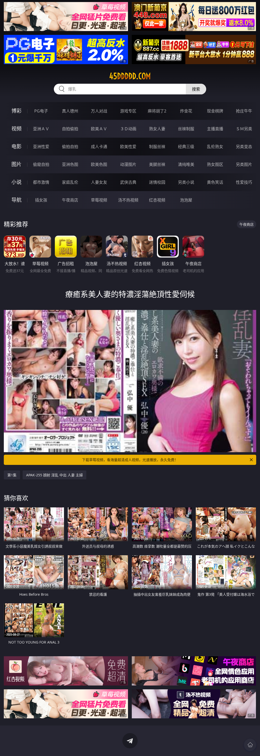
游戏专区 (128, 111)
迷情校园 (157, 182)
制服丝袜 (157, 146)
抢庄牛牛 (244, 111)
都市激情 (41, 182)
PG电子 (41, 111)
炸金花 (186, 111)
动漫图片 (128, 164)
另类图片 (244, 164)
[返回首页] (250, 745)
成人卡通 (99, 146)
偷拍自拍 (70, 146)
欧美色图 (99, 164)
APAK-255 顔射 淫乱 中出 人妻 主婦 (54, 475)
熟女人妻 (157, 129)
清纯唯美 (186, 164)
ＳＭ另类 (244, 129)
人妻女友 (99, 182)
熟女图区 (215, 164)
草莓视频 (99, 200)
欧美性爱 (128, 146)
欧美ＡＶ (99, 129)
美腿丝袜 (157, 164)
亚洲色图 (70, 164)
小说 (16, 182)
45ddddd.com (130, 76)
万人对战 (99, 111)
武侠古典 (128, 182)
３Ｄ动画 (128, 129)
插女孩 (41, 200)
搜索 (196, 89)
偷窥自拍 (41, 164)
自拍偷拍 (70, 129)
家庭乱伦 (70, 182)
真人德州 (70, 111)
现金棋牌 (215, 111)
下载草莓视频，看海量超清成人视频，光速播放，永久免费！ (130, 459)
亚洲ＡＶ (41, 129)
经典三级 (186, 146)
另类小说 (186, 182)
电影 (16, 146)
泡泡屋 (186, 200)
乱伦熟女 (215, 146)
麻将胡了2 (157, 111)
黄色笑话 (215, 182)
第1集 (12, 475)
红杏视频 (157, 200)
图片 (16, 164)
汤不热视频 (128, 200)
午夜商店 (70, 200)
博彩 (16, 110)
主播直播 (215, 129)
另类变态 (244, 146)
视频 (16, 128)
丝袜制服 (186, 129)
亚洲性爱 (41, 146)
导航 (16, 199)
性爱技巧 (244, 182)
